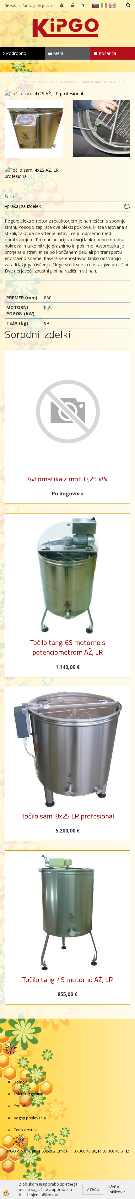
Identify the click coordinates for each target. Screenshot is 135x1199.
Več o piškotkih (118, 1189)
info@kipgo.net (18, 1156)
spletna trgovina (28, 1094)
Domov (39, 82)
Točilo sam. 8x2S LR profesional (67, 816)
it (103, 5)
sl (95, 5)
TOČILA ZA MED (64, 82)
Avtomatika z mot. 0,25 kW (67, 479)
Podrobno (15, 53)
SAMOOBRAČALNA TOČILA (104, 82)
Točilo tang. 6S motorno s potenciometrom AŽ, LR (67, 647)
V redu (92, 1189)
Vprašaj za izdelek (23, 206)
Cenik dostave (26, 1130)
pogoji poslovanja (30, 1118)
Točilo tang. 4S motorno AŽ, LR (67, 979)
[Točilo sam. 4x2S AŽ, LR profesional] (44, 93)
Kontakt (20, 1105)
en (112, 5)
